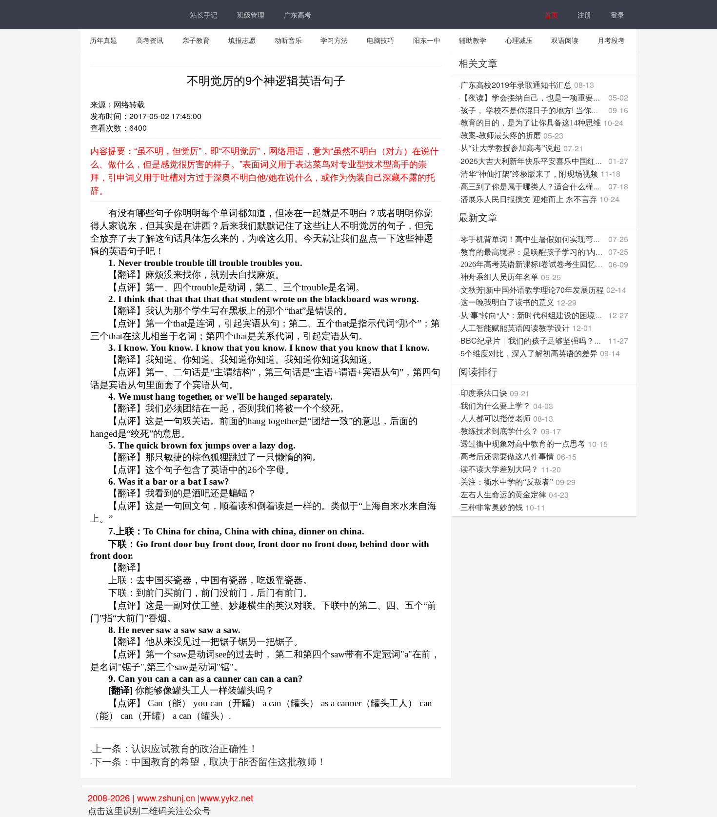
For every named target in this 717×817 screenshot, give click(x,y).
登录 (617, 15)
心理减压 (519, 40)
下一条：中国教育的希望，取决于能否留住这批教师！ (209, 761)
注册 (584, 15)
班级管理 (250, 15)
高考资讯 (149, 40)
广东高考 (297, 15)
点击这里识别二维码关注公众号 (149, 810)
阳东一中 (426, 40)
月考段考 (611, 40)
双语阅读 (564, 40)
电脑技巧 (380, 40)
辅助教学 (472, 40)
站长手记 (204, 15)
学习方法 (334, 40)
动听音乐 (288, 40)
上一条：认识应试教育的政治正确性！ (175, 748)
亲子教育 (196, 40)
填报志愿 (242, 40)
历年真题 (103, 40)
